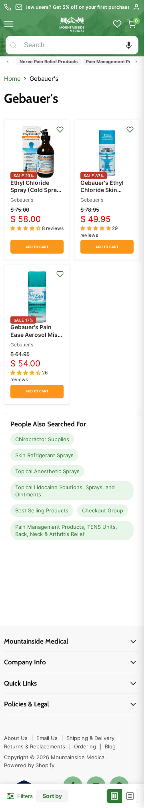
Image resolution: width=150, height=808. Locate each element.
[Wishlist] (117, 24)
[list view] (130, 796)
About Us (16, 738)
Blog (110, 746)
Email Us (47, 738)
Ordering (85, 746)
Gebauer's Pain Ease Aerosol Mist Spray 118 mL (35, 334)
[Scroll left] (7, 61)
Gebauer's (21, 200)
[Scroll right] (136, 61)
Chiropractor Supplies (42, 439)
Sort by (52, 796)
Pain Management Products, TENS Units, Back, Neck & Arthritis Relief (66, 530)
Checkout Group (102, 510)
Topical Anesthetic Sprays (47, 471)
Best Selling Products (41, 510)
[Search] (13, 45)
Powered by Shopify (29, 765)
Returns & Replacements (34, 746)
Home (12, 78)
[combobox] (79, 45)
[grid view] (114, 796)
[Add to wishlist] (60, 129)
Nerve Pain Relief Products (44, 61)
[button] (129, 45)
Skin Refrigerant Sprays (44, 455)
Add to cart (37, 247)
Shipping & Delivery (90, 738)
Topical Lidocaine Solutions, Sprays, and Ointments (65, 491)
